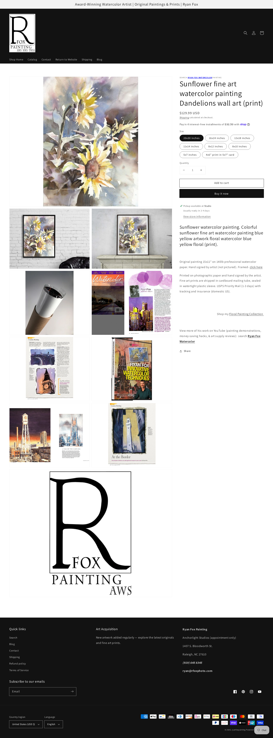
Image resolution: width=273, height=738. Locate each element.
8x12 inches (215, 146)
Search (13, 637)
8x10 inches (239, 146)
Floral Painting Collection (246, 314)
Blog (12, 644)
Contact (14, 650)
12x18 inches (242, 138)
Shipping (184, 117)
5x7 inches (190, 154)
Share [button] (187, 351)
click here (256, 267)
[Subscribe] (72, 691)
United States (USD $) (23, 724)
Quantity (184, 163)
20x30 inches (191, 138)
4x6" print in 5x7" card (220, 154)
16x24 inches (217, 138)
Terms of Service (19, 670)
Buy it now (221, 193)
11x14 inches (191, 146)
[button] (245, 33)
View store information (197, 216)
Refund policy (17, 663)
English (51, 724)
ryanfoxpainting (239, 730)
